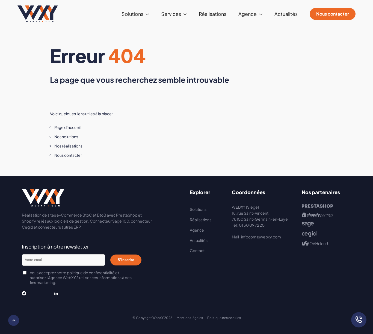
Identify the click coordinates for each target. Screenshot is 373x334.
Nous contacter (332, 14)
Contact (197, 250)
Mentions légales (190, 318)
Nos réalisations (68, 145)
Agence (197, 229)
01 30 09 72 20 (252, 225)
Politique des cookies (224, 318)
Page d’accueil (67, 127)
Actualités (286, 14)
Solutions (198, 209)
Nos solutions (66, 136)
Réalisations (212, 14)
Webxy (37, 13)
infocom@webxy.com (261, 236)
